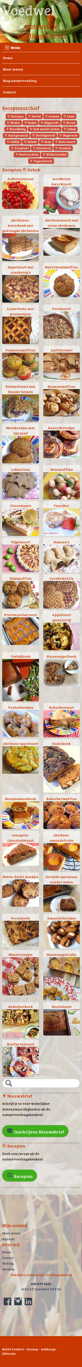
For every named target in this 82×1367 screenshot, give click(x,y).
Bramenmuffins (61, 386)
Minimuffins (61, 469)
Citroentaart (20, 505)
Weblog (8, 1263)
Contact (9, 92)
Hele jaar (17, 116)
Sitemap (32, 1349)
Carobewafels (61, 578)
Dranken (64, 148)
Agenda (8, 1239)
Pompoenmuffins (20, 350)
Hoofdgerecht (45, 135)
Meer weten (13, 69)
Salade (32, 142)
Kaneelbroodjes (61, 427)
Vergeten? (21, 148)
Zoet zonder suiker (46, 129)
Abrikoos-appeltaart (20, 743)
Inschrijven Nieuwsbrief (38, 1132)
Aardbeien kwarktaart (61, 181)
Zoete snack (66, 142)
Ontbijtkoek (20, 656)
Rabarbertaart (61, 707)
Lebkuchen (20, 469)
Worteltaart (61, 1006)
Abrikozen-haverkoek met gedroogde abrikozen (20, 225)
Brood (70, 123)
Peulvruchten (28, 154)
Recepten (23, 1176)
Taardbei (61, 505)
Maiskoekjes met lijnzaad (20, 430)
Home (8, 57)
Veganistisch (42, 161)
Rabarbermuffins (61, 798)
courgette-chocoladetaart (20, 838)
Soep (47, 142)
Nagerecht (70, 135)
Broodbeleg (17, 129)
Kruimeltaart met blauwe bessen (20, 389)
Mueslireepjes (21, 954)
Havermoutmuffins (61, 267)
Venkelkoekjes (20, 707)
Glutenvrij (43, 148)
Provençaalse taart (20, 614)
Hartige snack (17, 135)
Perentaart (61, 308)
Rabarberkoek (20, 1006)
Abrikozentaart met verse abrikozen (62, 223)
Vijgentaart (20, 542)
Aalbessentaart (20, 178)
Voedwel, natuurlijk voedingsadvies (41, 1274)
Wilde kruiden (55, 154)
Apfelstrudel (62, 350)
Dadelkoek (61, 743)
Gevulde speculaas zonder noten (61, 879)
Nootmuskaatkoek (20, 798)
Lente (70, 116)
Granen (53, 116)
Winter (15, 123)
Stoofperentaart (20, 1044)
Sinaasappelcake (61, 954)
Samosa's (61, 542)
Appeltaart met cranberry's (20, 269)
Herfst (36, 116)
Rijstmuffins (20, 578)
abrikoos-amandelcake (61, 838)
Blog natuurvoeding (20, 80)
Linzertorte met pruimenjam (20, 311)
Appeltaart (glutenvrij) (61, 617)
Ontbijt (15, 142)
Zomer (32, 123)
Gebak (71, 129)
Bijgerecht (51, 123)
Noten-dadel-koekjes (20, 876)
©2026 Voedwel (13, 1349)
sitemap (8, 1269)
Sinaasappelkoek (61, 656)
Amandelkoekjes (61, 918)
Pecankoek (20, 918)
